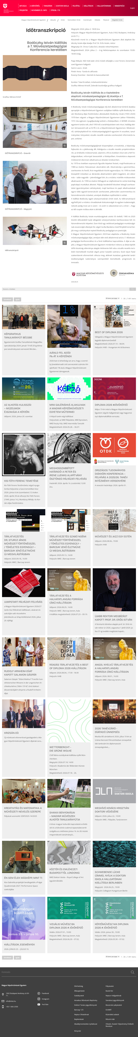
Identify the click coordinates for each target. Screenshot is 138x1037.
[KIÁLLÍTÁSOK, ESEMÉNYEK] (23, 925)
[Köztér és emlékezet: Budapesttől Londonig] (69, 868)
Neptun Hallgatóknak (113, 995)
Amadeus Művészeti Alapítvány (85, 1000)
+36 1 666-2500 (12, 1007)
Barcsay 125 (78, 1010)
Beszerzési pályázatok (114, 1005)
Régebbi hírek (117, 20)
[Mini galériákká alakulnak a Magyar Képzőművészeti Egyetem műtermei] (69, 404)
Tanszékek (48, 6)
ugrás (17, 299)
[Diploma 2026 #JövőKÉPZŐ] (114, 404)
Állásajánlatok (79, 991)
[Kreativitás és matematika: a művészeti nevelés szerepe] (23, 809)
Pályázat (106, 20)
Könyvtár (77, 1031)
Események (87, 20)
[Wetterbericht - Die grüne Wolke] (69, 738)
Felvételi (76, 6)
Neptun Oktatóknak (81, 1014)
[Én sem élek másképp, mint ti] (23, 868)
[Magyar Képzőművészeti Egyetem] (8, 8)
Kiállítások (88, 6)
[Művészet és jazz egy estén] (114, 537)
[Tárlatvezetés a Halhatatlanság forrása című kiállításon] (69, 601)
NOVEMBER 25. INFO (39, 10)
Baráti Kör (109, 991)
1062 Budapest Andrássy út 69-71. (17, 994)
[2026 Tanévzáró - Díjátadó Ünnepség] (114, 738)
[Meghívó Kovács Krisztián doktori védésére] (114, 809)
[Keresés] (132, 972)
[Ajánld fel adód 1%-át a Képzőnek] (69, 340)
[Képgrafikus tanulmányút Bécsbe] (23, 340)
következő (7, 299)
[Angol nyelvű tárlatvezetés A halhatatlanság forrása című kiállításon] (114, 667)
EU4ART (108, 1010)
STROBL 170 (55, 10)
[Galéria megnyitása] (35, 127)
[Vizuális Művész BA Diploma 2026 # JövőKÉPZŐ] (69, 925)
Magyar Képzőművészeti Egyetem (33, 20)
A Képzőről (35, 6)
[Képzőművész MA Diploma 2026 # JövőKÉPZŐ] (114, 925)
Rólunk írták (110, 1019)
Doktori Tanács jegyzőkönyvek (85, 1005)
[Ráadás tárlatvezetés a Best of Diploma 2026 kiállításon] (69, 667)
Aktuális (23, 6)
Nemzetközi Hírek (74, 20)
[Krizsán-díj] (23, 738)
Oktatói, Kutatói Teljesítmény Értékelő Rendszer (120, 1025)
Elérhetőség (78, 986)
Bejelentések (79, 1019)
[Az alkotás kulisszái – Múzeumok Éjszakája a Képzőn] (23, 404)
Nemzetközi (120, 6)
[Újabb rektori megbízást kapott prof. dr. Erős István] (114, 601)
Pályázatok (110, 986)
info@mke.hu (11, 1001)
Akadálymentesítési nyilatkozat (85, 1024)
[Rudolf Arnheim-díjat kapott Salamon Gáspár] (23, 667)
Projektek (23, 10)
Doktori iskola (62, 6)
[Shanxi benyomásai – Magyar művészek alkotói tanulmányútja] (69, 809)
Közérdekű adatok (112, 1014)
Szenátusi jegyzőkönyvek (115, 1000)
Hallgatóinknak (104, 6)
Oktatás (97, 20)
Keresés (132, 974)
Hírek (63, 20)
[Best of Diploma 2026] (114, 340)
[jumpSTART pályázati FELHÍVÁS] (23, 601)
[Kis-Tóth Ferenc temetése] (23, 470)
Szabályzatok (79, 995)
